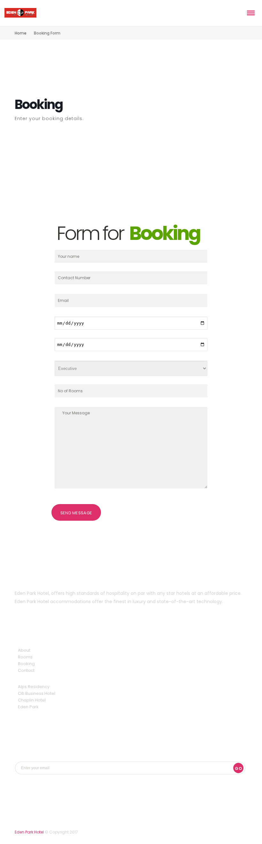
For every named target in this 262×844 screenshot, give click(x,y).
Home (21, 33)
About (24, 650)
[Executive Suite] (131, 368)
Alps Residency (34, 687)
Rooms (25, 657)
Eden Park (28, 707)
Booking (26, 664)
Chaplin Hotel (32, 700)
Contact (26, 670)
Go (238, 768)
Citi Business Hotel (36, 693)
